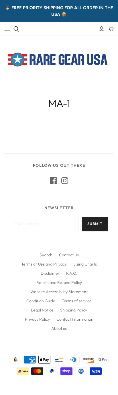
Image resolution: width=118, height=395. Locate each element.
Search (46, 254)
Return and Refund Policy (59, 282)
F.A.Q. (71, 273)
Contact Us (69, 254)
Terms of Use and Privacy (44, 264)
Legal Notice (42, 310)
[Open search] (16, 29)
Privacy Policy (37, 319)
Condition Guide (40, 300)
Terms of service (77, 300)
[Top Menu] (7, 29)
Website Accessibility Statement (59, 291)
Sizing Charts (85, 264)
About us (59, 328)
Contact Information (74, 319)
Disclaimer (50, 273)
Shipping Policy (73, 310)
